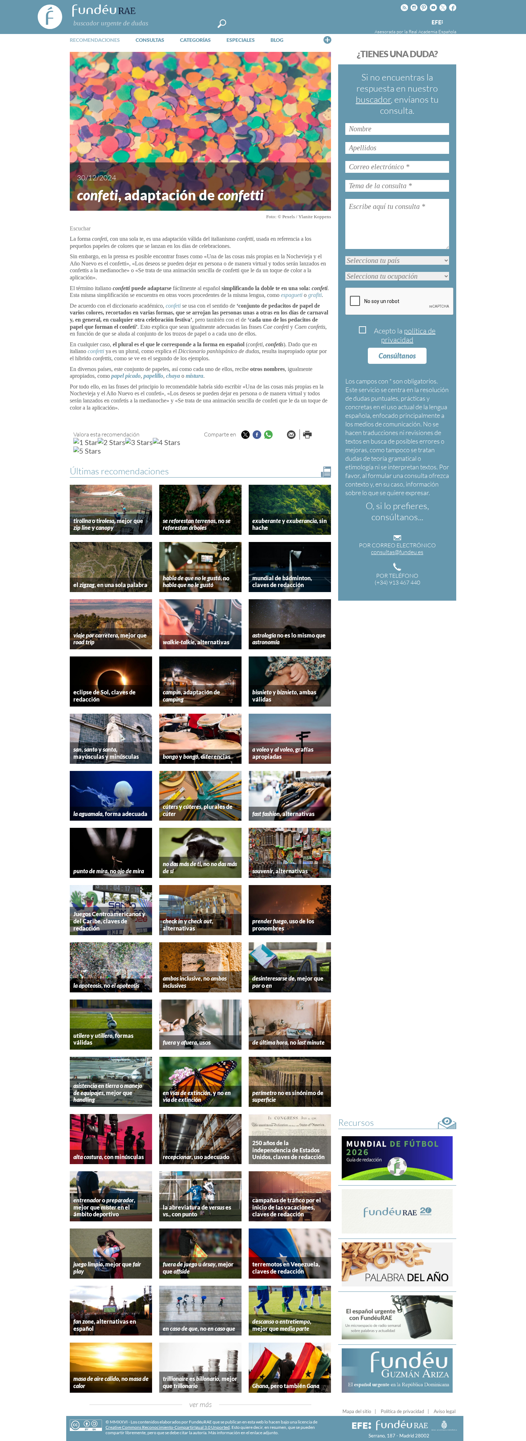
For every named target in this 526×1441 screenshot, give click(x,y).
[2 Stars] (111, 442)
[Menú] (327, 40)
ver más (200, 1404)
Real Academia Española (432, 31)
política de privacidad (408, 335)
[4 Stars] (166, 442)
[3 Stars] (139, 442)
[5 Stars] (87, 450)
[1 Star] (85, 442)
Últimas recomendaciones (119, 471)
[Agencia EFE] (436, 22)
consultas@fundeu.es (397, 552)
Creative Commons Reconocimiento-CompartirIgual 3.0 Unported (168, 1427)
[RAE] (451, 21)
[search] (222, 23)
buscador (373, 99)
